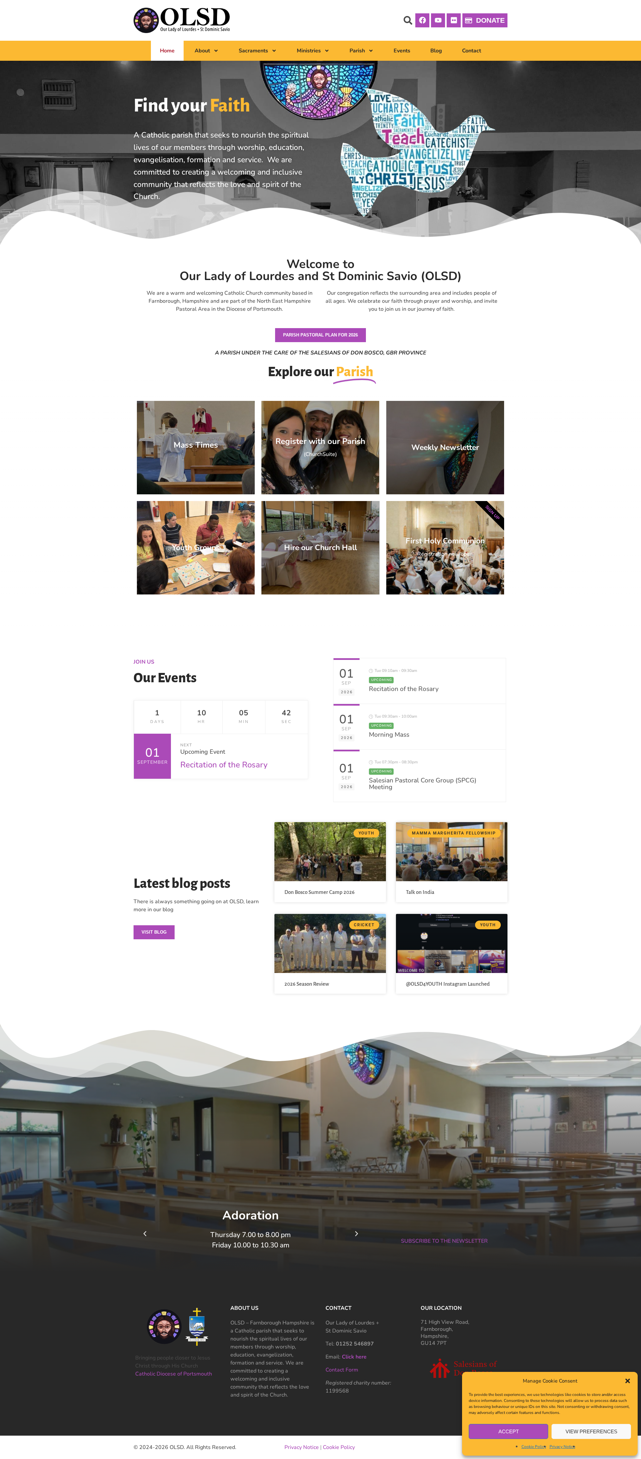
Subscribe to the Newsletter (444, 1241)
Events (402, 50)
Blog (436, 50)
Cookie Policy (533, 1446)
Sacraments (253, 50)
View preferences (591, 1431)
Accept (508, 1431)
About (202, 50)
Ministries (309, 50)
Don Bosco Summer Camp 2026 (319, 892)
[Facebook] (422, 20)
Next (186, 745)
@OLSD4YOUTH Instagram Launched (448, 984)
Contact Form (342, 1370)
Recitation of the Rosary (223, 764)
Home (167, 50)
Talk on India (420, 892)
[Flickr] (454, 20)
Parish (357, 50)
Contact (471, 50)
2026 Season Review (306, 984)
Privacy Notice (562, 1446)
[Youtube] (438, 20)
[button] (627, 1381)
